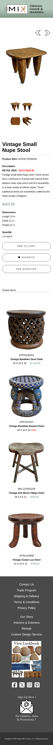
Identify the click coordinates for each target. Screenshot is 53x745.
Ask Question (26, 269)
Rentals (27, 628)
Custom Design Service (26, 634)
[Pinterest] (37, 686)
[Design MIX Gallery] (25, 9)
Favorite (28, 257)
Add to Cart (26, 246)
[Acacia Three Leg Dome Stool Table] (38, 32)
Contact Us (26, 584)
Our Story (26, 616)
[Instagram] (29, 686)
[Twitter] (22, 686)
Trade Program (26, 590)
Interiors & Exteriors (27, 622)
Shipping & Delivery (26, 596)
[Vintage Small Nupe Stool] (47, 32)
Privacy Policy (27, 608)
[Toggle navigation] (6, 9)
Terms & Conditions (26, 602)
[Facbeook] (14, 686)
